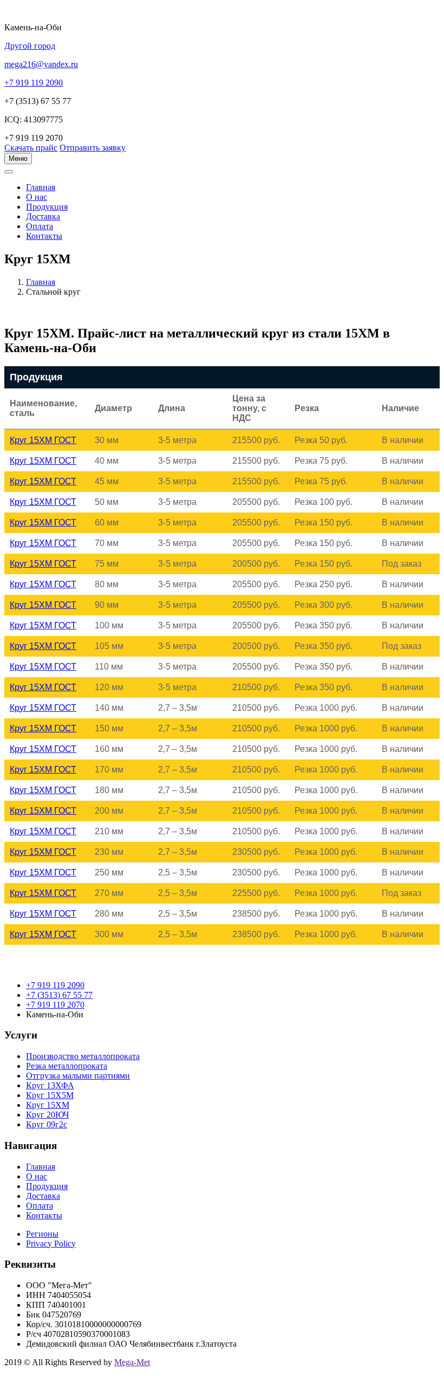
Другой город (29, 45)
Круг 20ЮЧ (47, 1114)
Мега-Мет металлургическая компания (61, 177)
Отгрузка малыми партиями (78, 1075)
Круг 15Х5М (50, 1095)
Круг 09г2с (46, 1124)
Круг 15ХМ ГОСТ (43, 440)
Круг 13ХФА (50, 1085)
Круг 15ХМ (47, 1104)
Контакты (44, 236)
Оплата (39, 226)
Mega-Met (132, 1362)
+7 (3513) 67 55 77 (59, 994)
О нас (36, 197)
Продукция (47, 206)
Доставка (43, 216)
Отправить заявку (93, 147)
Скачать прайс (30, 147)
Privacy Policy (51, 1243)
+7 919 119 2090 (55, 985)
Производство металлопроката (83, 1056)
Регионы (42, 1233)
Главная (40, 282)
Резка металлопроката (66, 1065)
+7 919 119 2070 (55, 1004)
